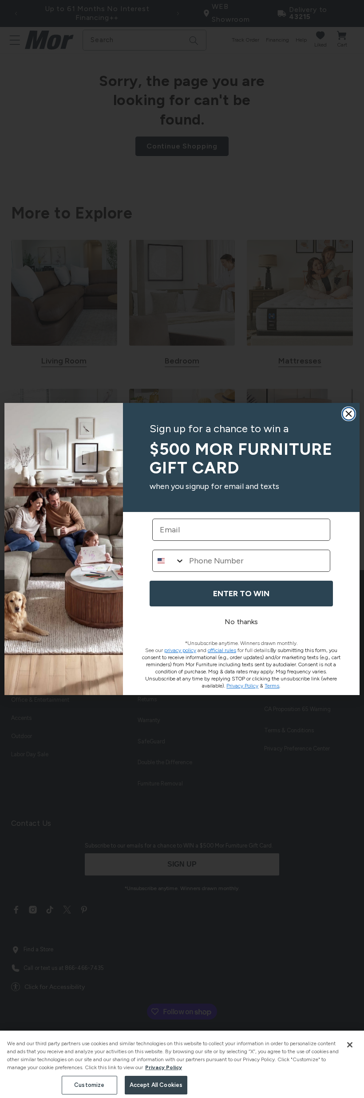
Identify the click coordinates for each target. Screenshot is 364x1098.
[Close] (350, 1045)
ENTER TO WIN (241, 593)
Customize (89, 1085)
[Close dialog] (348, 413)
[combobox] (169, 560)
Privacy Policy (163, 1067)
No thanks (241, 621)
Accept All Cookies (156, 1085)
